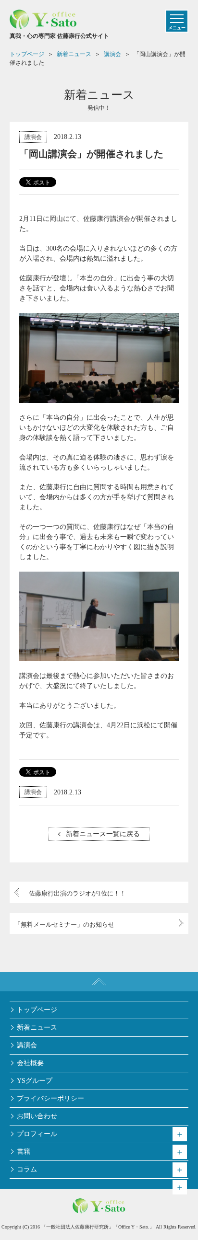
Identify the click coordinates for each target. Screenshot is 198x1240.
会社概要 (30, 1063)
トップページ (37, 1009)
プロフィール (37, 1133)
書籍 (23, 1151)
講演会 (33, 137)
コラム (27, 1169)
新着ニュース (37, 1027)
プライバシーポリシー (50, 1098)
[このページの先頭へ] (99, 981)
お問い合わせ (37, 1116)
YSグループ (34, 1080)
